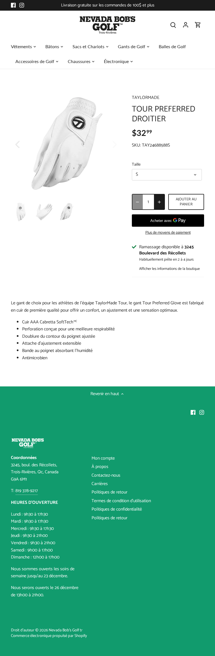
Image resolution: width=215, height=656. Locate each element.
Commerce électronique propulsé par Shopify (49, 635)
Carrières (100, 484)
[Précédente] (25, 144)
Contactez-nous (106, 475)
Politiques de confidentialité (117, 509)
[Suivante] (107, 144)
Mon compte (103, 458)
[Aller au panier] (198, 25)
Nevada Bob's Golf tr (66, 630)
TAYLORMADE (145, 97)
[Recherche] (173, 25)
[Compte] (185, 25)
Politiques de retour (109, 492)
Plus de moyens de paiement (168, 233)
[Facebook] (13, 5)
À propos (100, 466)
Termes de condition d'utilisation (121, 501)
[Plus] (159, 202)
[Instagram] (21, 5)
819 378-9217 (26, 491)
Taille (136, 164)
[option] (66, 144)
